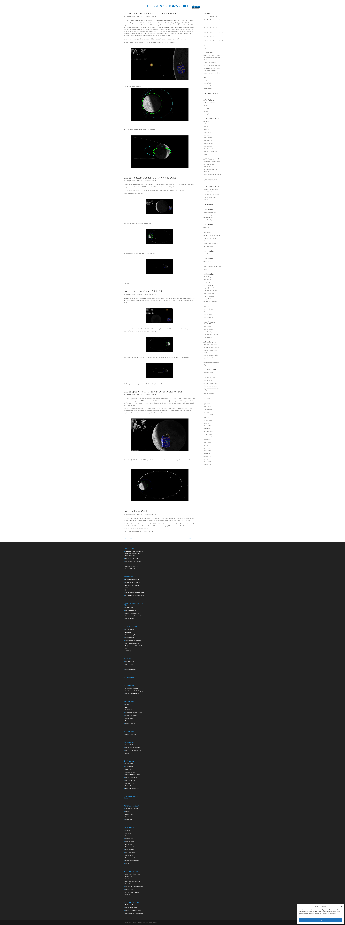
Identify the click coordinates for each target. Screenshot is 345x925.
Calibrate (206, 124)
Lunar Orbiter (207, 177)
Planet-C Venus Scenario (210, 244)
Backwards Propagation (210, 189)
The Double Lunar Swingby (211, 65)
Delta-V (205, 105)
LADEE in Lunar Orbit (135, 511)
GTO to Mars (207, 108)
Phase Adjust (207, 241)
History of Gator (208, 372)
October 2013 (207, 434)
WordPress (153, 922)
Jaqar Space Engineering (210, 355)
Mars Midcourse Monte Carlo (212, 267)
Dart (204, 230)
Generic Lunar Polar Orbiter (211, 235)
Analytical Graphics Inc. (210, 344)
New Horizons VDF (208, 296)
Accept (320, 920)
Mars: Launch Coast (209, 149)
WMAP (205, 269)
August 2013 (207, 439)
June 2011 (206, 459)
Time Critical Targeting (210, 386)
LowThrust (206, 135)
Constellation (207, 279)
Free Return (207, 233)
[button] (341, 906)
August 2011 (207, 456)
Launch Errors (207, 132)
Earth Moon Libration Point (211, 161)
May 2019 (206, 417)
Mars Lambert (207, 138)
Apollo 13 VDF (207, 261)
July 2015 (206, 423)
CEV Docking (207, 277)
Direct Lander (207, 326)
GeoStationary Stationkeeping (134, 691)
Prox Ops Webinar (208, 317)
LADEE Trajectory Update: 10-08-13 (143, 291)
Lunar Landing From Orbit (211, 195)
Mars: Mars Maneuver (210, 151)
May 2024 (206, 401)
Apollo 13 (206, 227)
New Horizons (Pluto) (209, 238)
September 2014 (208, 428)
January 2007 (207, 464)
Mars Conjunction (208, 293)
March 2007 (207, 462)
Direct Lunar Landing (209, 212)
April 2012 (206, 448)
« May (205, 48)
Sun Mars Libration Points (211, 383)
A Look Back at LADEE (209, 62)
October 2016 (207, 420)
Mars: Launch (207, 146)
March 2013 (207, 442)
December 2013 (208, 431)
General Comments (150, 16)
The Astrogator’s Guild (167, 6)
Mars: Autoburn (208, 143)
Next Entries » (191, 539)
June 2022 (206, 412)
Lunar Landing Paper (209, 378)
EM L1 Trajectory (208, 309)
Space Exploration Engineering (134, 593)
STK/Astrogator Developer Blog (134, 595)
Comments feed (208, 86)
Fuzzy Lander (207, 282)
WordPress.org (207, 88)
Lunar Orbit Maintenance (211, 264)
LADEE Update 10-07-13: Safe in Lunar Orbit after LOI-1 (154, 391)
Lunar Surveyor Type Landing (134, 913)
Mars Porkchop (207, 140)
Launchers (206, 375)
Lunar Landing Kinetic (210, 290)
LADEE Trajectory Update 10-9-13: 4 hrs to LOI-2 (150, 177)
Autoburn (206, 121)
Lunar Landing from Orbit (211, 334)
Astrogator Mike (130, 16)
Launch (205, 126)
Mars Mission (207, 312)
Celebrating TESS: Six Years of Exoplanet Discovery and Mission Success (211, 58)
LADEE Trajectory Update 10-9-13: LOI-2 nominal (150, 13)
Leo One (205, 111)
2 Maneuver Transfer (209, 103)
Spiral (205, 154)
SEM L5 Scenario (208, 246)
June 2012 (206, 445)
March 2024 (207, 406)
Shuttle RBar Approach (210, 302)
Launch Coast (207, 129)
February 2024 (207, 409)
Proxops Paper (207, 380)
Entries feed (207, 83)
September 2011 (208, 453)
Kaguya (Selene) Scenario (211, 288)
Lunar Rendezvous (209, 254)
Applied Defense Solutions (211, 347)
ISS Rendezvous (208, 285)
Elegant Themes (137, 922)
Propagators (207, 114)
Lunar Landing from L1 (210, 220)
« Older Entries (128, 539)
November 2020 (208, 415)
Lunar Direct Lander (209, 192)
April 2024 (206, 404)
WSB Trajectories (208, 393)
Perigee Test (207, 299)
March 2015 (207, 426)
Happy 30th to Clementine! (211, 73)
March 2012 (207, 451)
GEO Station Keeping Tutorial (212, 174)
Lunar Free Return (208, 329)
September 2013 (208, 437)
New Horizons (207, 314)
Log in (205, 80)
